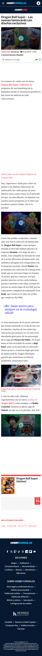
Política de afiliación (20, 597)
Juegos (14, 563)
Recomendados (28, 566)
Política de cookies (12, 593)
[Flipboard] (30, 551)
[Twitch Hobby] (15, 551)
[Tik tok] (18, 551)
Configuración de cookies (21, 603)
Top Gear (21, 629)
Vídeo (3, 526)
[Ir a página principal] (16, 3)
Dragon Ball (11, 526)
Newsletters (30, 570)
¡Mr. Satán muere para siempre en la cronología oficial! (21, 309)
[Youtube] (34, 551)
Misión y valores (13, 600)
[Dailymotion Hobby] (26, 551)
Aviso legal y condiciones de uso (20, 587)
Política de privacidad (20, 590)
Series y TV (22, 526)
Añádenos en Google (12, 60)
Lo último (9, 570)
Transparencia (29, 593)
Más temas (21, 573)
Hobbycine (19, 10)
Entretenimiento (12, 566)
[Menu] (3, 3)
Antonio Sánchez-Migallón (13, 55)
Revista (19, 570)
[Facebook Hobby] (7, 551)
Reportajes (32, 526)
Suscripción (28, 600)
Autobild (8, 622)
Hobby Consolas (27, 625)
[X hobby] (11, 551)
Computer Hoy (12, 625)
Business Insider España (25, 622)
